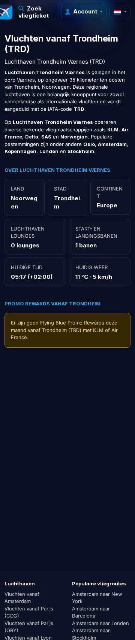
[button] (33, 12)
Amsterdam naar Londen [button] (100, 623)
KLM (98, 330)
